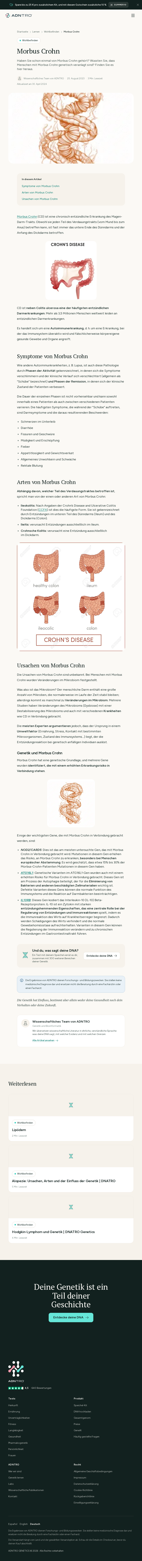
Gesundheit (14, 1436)
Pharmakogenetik (18, 1442)
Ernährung (14, 1411)
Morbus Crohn (27, 216)
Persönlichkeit (16, 1449)
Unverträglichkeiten (19, 1417)
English (24, 1524)
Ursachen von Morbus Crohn (40, 199)
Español (12, 1524)
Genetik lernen (16, 1477)
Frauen (12, 1455)
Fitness (12, 1424)
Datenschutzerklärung (86, 1483)
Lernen (36, 31)
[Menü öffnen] (133, 15)
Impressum (80, 1477)
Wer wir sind (14, 1471)
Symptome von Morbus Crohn (40, 186)
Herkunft (13, 1405)
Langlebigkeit (15, 1430)
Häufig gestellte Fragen (86, 1436)
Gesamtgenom (82, 1417)
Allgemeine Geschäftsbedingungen (93, 1471)
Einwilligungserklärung (86, 1502)
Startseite (22, 31)
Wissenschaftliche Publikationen (26, 1490)
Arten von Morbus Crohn (37, 192)
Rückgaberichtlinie (84, 1496)
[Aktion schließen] (138, 5)
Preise (77, 1424)
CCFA (43, 510)
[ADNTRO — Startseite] (19, 15)
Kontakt (12, 1496)
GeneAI (77, 1430)
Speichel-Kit (80, 1405)
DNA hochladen (82, 1411)
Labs (11, 1483)
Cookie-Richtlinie (83, 1490)
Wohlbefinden (51, 31)
